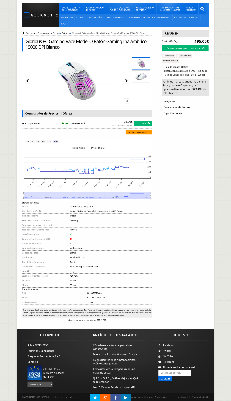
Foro (191, 8)
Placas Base (81, 17)
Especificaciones (173, 113)
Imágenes (169, 101)
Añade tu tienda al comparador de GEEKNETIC (87, 320)
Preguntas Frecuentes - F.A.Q (44, 356)
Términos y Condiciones (41, 351)
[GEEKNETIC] (41, 15)
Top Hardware (170, 8)
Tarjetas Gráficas (96, 17)
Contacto (33, 362)
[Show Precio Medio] (77, 148)
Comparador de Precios (49, 33)
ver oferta (141, 123)
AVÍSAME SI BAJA (185, 56)
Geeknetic (30, 33)
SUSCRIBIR (165, 378)
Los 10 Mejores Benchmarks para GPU (114, 387)
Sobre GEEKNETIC (38, 345)
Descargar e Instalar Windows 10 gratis (115, 354)
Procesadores (67, 17)
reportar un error (170, 61)
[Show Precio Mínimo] (97, 148)
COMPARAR (169, 56)
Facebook (168, 345)
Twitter (167, 351)
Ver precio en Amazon (138, 132)
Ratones (66, 33)
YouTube (168, 356)
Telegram (168, 362)
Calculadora (120, 8)
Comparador (95, 8)
